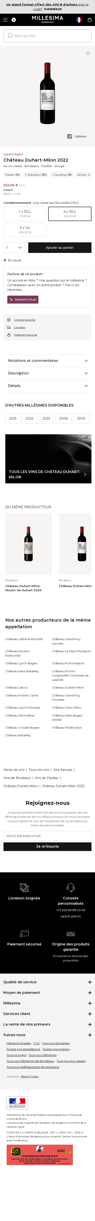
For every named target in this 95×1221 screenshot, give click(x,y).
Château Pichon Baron (68, 663)
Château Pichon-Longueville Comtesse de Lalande (70, 675)
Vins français (62, 770)
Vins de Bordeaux (17, 778)
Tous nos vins (39, 770)
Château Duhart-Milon (68, 687)
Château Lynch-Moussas (22, 707)
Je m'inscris (47, 846)
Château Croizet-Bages (22, 727)
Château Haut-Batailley (22, 671)
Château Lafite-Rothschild (24, 639)
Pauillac (46, 166)
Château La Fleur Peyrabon (71, 651)
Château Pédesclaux (67, 727)
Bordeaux (32, 166)
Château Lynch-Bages (21, 663)
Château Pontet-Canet (21, 695)
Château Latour (16, 687)
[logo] (47, 20)
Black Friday (30, 1076)
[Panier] (89, 19)
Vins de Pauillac (47, 778)
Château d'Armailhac (20, 715)
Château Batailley (18, 735)
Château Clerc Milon (66, 707)
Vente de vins (14, 770)
